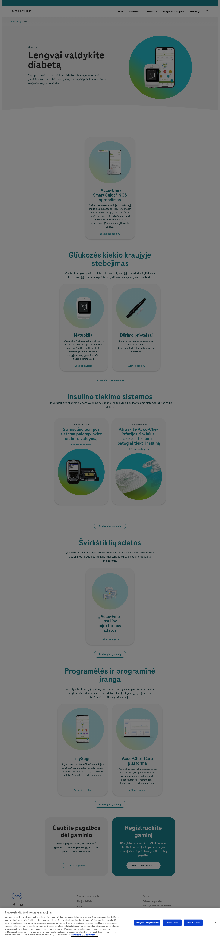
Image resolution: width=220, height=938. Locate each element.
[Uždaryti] (215, 922)
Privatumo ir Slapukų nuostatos (84, 935)
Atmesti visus (172, 922)
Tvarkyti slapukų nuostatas (147, 922)
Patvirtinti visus (193, 922)
